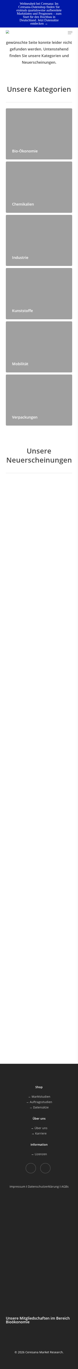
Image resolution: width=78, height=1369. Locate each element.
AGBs (65, 1186)
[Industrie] (39, 240)
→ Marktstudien (39, 1097)
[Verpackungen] (39, 400)
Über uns (41, 1128)
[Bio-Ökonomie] (39, 133)
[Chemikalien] (39, 187)
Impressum (17, 1186)
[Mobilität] (39, 346)
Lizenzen (41, 1154)
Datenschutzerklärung (43, 1186)
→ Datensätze (39, 1107)
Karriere (41, 1133)
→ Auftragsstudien (39, 1102)
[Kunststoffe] (39, 293)
